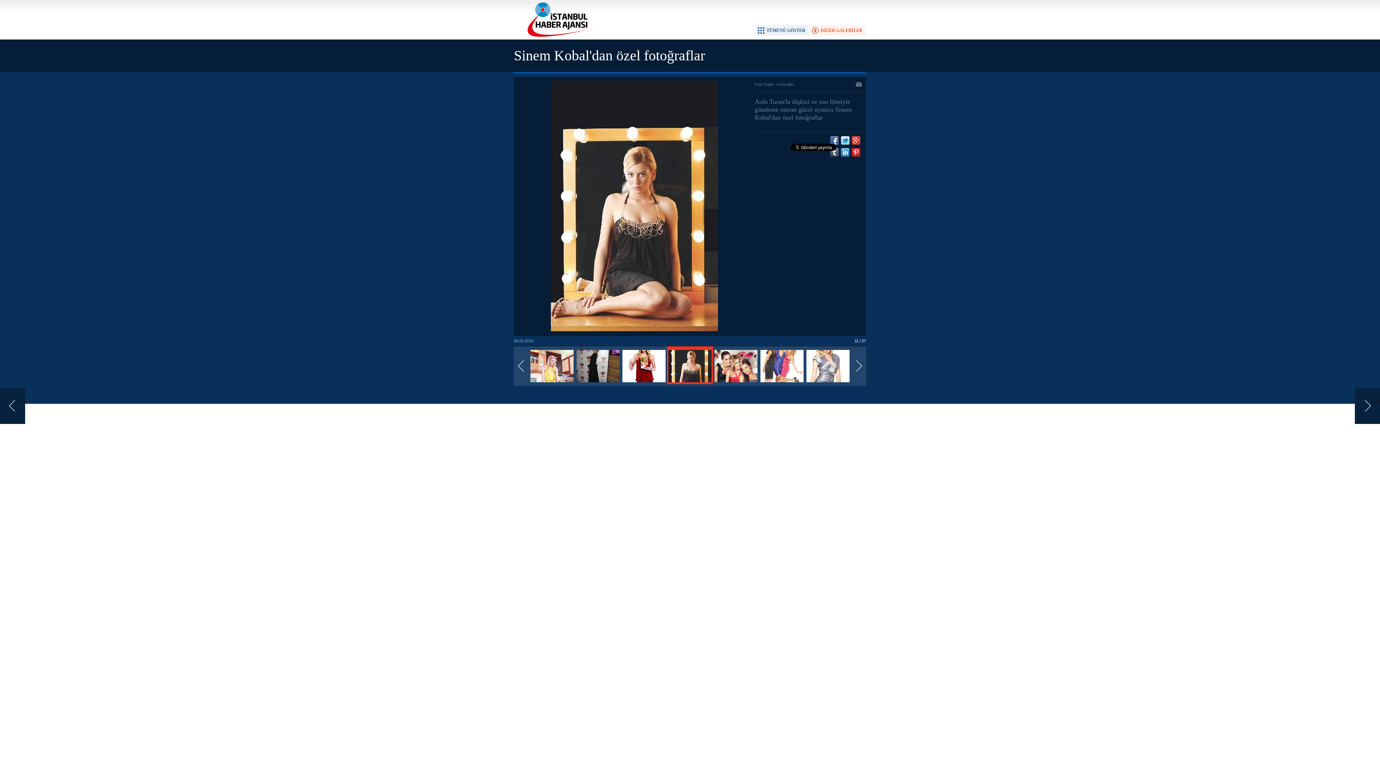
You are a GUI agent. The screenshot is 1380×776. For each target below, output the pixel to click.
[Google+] (856, 140)
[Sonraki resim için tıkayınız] (634, 329)
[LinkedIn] (845, 152)
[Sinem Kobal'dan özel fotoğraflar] (552, 382)
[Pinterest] (856, 152)
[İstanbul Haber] (559, 36)
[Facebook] (834, 140)
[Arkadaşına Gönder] (859, 85)
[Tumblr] (834, 152)
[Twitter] (845, 140)
